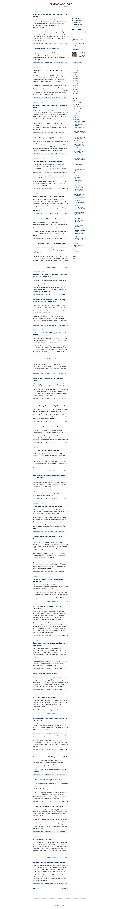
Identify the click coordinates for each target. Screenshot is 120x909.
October (76, 106)
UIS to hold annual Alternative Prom (46, 450)
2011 (74, 91)
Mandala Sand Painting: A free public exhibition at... (80, 160)
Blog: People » (77, 20)
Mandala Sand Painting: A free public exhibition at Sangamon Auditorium (50, 276)
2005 (74, 258)
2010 (74, 94)
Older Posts (65, 888)
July (75, 113)
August (76, 111)
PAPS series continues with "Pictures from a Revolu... (79, 204)
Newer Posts (36, 888)
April (75, 119)
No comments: (60, 43)
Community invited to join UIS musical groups (78, 44)
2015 (74, 83)
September (77, 108)
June (75, 115)
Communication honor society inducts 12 (47, 161)
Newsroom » (74, 16)
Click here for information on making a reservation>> (46, 710)
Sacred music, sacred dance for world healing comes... (79, 164)
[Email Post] (66, 43)
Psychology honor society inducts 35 (46, 48)
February (76, 251)
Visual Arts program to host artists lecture (48, 196)
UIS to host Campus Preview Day (44, 697)
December (76, 102)
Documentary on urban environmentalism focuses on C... (79, 213)
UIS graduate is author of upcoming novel (48, 806)
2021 (74, 70)
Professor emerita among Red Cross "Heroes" (49, 780)
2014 (74, 85)
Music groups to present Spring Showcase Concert (79, 174)
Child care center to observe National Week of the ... (80, 191)
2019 (74, 74)
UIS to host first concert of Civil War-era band (49, 243)
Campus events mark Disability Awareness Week (50, 757)
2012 (74, 89)
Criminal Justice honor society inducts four (48, 506)
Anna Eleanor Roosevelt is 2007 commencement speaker (80, 123)
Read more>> (41, 40)
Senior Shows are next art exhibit (45, 673)
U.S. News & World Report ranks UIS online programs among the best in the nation (82, 55)
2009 (74, 96)
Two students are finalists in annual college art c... (78, 225)
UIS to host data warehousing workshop (47, 427)
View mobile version (50, 891)
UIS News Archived (60, 4)
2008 (74, 98)
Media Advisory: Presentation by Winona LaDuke (50, 406)
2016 (74, 81)
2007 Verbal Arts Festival (42, 839)
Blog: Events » (77, 22)
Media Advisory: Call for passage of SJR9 (47, 138)
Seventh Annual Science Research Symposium (49, 862)
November (77, 104)
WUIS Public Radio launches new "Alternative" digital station (79, 61)
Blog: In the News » (78, 24)
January (76, 253)
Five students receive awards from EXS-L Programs (79, 199)
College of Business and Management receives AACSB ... (79, 169)
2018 (74, 76)
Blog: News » (77, 18)
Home (50, 888)
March (76, 249)
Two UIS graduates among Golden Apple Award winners (79, 137)
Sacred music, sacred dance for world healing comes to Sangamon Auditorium (49, 300)
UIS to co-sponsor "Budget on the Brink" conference (79, 209)
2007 (74, 100)
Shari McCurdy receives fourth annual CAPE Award (79, 132)
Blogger (63, 905)
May (75, 117)
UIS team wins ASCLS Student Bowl (45, 219)
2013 (74, 87)
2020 (74, 72)
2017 (74, 78)
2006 (74, 256)
